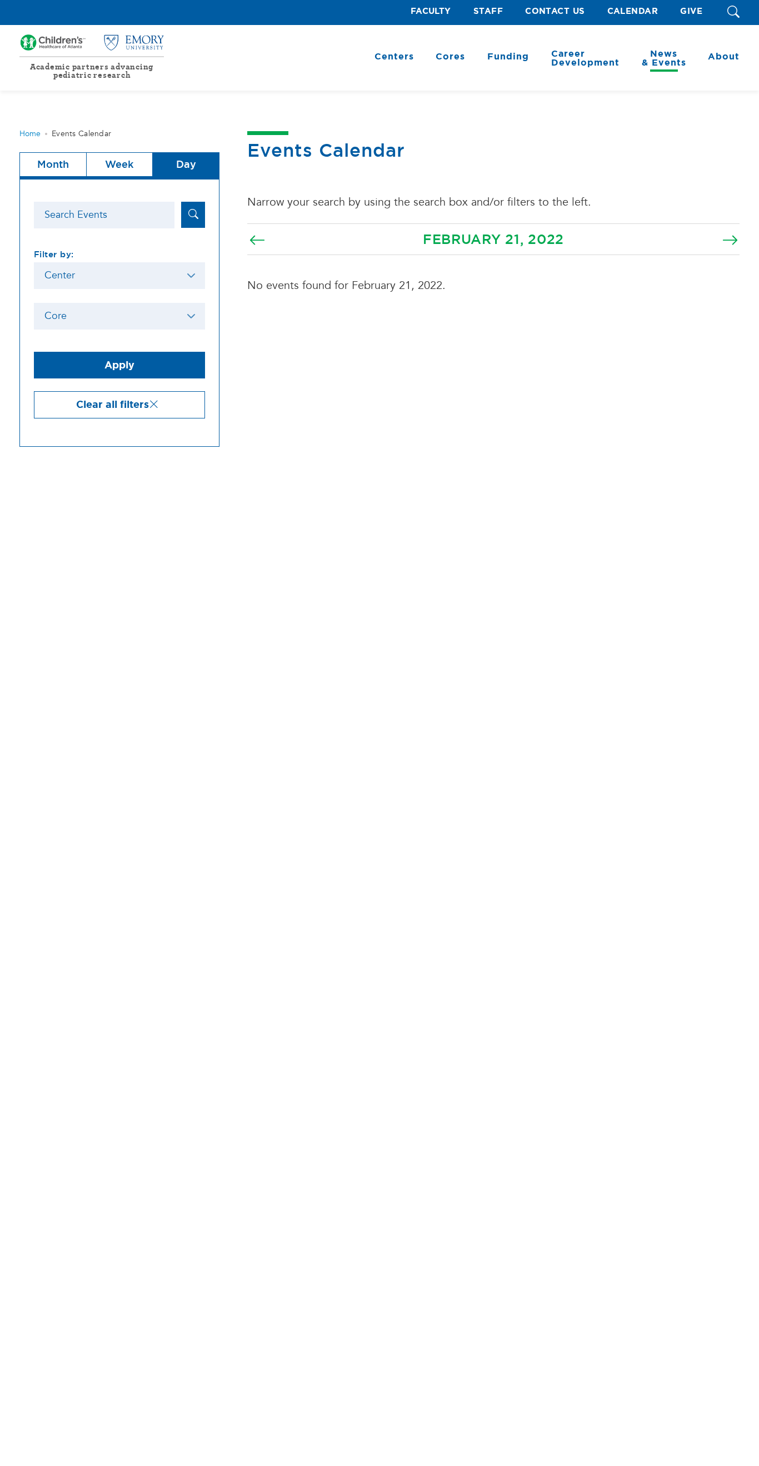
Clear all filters (112, 404)
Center (59, 275)
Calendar (632, 11)
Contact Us (555, 11)
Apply (119, 365)
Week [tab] (119, 164)
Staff (488, 11)
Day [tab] (186, 164)
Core (55, 316)
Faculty (431, 11)
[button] (733, 12)
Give (691, 11)
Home (30, 133)
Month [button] (53, 164)
